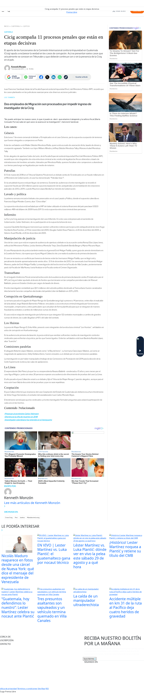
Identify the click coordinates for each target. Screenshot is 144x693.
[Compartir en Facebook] (41, 77)
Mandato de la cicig (33, 518)
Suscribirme (89, 659)
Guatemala (16, 26)
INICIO (6, 26)
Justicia (26, 26)
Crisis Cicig (8, 518)
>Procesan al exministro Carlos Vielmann (21, 413)
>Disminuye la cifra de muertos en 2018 (21, 417)
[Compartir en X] (47, 77)
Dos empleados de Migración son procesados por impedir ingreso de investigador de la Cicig (47, 106)
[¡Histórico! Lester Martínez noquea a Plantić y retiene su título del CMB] (126, 537)
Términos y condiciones (27, 688)
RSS (47, 688)
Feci (16, 518)
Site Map (41, 688)
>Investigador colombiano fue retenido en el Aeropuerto (28, 420)
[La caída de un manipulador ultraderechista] (90, 590)
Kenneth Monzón (18, 66)
